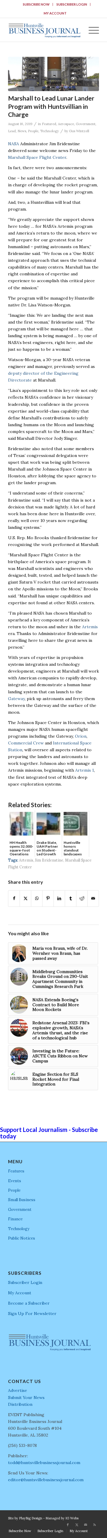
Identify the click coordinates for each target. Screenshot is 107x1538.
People (33, 131)
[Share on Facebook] (14, 898)
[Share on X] (25, 898)
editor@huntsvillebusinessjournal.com (46, 1479)
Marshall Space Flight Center (37, 157)
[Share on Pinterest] (48, 898)
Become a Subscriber (29, 1303)
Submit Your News (26, 1397)
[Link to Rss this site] (94, 1524)
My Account (55, 13)
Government (85, 124)
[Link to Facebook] (67, 1524)
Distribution (20, 1404)
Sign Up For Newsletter (32, 1313)
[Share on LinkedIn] (59, 898)
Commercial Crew (26, 743)
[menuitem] (36, 4)
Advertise (17, 1390)
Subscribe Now (36, 4)
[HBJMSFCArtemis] (53, 74)
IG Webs (71, 1518)
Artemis (90, 626)
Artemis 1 (84, 770)
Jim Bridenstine (49, 860)
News (22, 131)
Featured (49, 124)
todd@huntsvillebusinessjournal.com (44, 1462)
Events (14, 1180)
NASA (13, 143)
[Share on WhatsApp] (36, 898)
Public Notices (21, 1238)
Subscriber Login (71, 4)
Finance (15, 1219)
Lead (12, 131)
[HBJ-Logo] (44, 30)
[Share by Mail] (93, 898)
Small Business (21, 1199)
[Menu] (91, 30)
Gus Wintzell (79, 131)
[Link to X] (76, 1524)
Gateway (16, 698)
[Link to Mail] (85, 1524)
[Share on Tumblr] (70, 898)
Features (16, 1171)
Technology (49, 131)
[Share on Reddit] (81, 898)
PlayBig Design (30, 1518)
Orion (80, 736)
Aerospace (66, 124)
